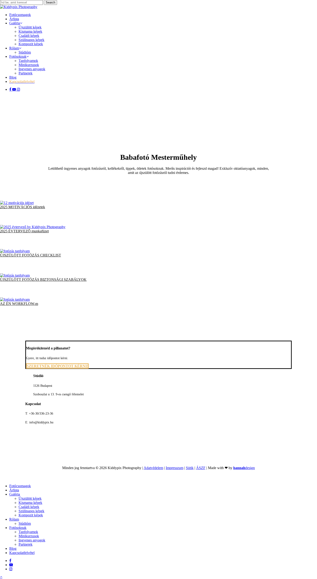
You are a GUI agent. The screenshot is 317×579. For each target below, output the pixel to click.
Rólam (14, 519)
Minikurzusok (29, 536)
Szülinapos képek (31, 511)
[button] (22, 207)
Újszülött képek (30, 498)
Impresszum (174, 468)
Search (50, 2)
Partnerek (25, 544)
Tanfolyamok (28, 532)
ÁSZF (200, 468)
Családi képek (29, 507)
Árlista (14, 490)
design (244, 468)
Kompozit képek (31, 515)
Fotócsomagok (20, 486)
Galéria (14, 494)
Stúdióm (25, 523)
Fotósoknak (17, 528)
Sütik (190, 468)
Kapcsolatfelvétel (22, 553)
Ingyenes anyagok (32, 540)
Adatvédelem (153, 468)
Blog (12, 548)
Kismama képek (30, 503)
